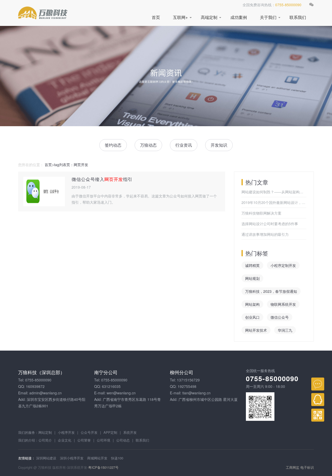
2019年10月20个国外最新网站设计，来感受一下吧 (273, 202)
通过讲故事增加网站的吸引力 (265, 234)
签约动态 (113, 145)
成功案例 (238, 17)
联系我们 (297, 17)
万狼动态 (148, 145)
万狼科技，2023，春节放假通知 (271, 291)
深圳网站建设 (46, 458)
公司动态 (123, 440)
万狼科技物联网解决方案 (261, 213)
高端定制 (209, 17)
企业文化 (64, 440)
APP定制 (110, 432)
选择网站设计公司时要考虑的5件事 (269, 223)
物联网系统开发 (283, 304)
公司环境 (103, 440)
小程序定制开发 (283, 265)
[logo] (42, 13)
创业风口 (252, 317)
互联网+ (180, 17)
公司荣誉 (84, 440)
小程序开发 (66, 432)
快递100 (117, 458)
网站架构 (252, 304)
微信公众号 (280, 317)
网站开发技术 (256, 330)
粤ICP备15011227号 (103, 467)
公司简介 (45, 440)
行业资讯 (183, 145)
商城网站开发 (97, 458)
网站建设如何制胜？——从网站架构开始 (273, 191)
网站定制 (45, 432)
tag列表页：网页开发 (71, 164)
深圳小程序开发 (72, 458)
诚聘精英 (252, 265)
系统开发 (130, 432)
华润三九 (285, 330)
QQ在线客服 (317, 399)
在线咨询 (317, 384)
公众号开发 (89, 432)
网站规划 (252, 278)
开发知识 (219, 145)
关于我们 (268, 17)
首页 (156, 17)
